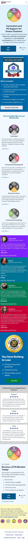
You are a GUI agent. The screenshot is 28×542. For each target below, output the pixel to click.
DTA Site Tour (23, 48)
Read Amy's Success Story (8, 280)
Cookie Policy (18, 535)
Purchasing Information (8, 501)
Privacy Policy (10, 535)
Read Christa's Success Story (8, 330)
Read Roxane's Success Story (9, 304)
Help (23, 537)
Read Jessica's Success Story (8, 255)
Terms (19, 537)
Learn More (5, 148)
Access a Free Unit (11, 107)
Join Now (8, 49)
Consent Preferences (10, 537)
